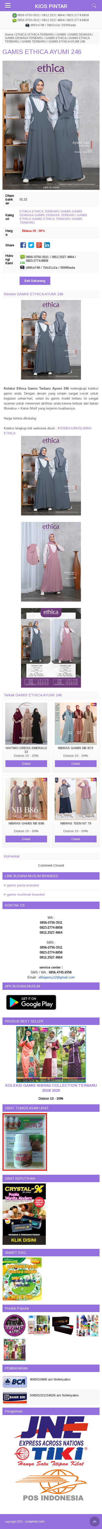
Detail (26, 763)
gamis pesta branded (23, 885)
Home (9, 34)
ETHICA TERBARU (41, 34)
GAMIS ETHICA (55, 38)
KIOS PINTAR (51, 6)
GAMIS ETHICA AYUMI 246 (41, 51)
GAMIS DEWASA (79, 34)
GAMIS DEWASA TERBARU (24, 38)
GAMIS (61, 34)
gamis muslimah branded (26, 894)
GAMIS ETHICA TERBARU (51, 219)
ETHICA (21, 34)
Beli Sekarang (35, 281)
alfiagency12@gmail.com (57, 977)
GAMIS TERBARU (34, 41)
